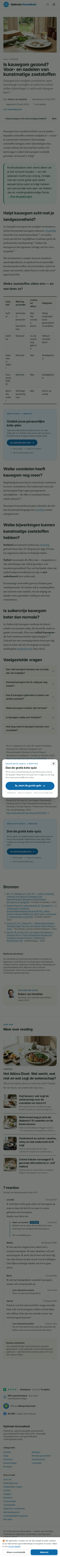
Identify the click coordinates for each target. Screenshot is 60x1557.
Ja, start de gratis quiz (28, 786)
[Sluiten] (53, 763)
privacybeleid (14, 1546)
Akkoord (44, 1552)
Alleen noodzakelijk (16, 1552)
